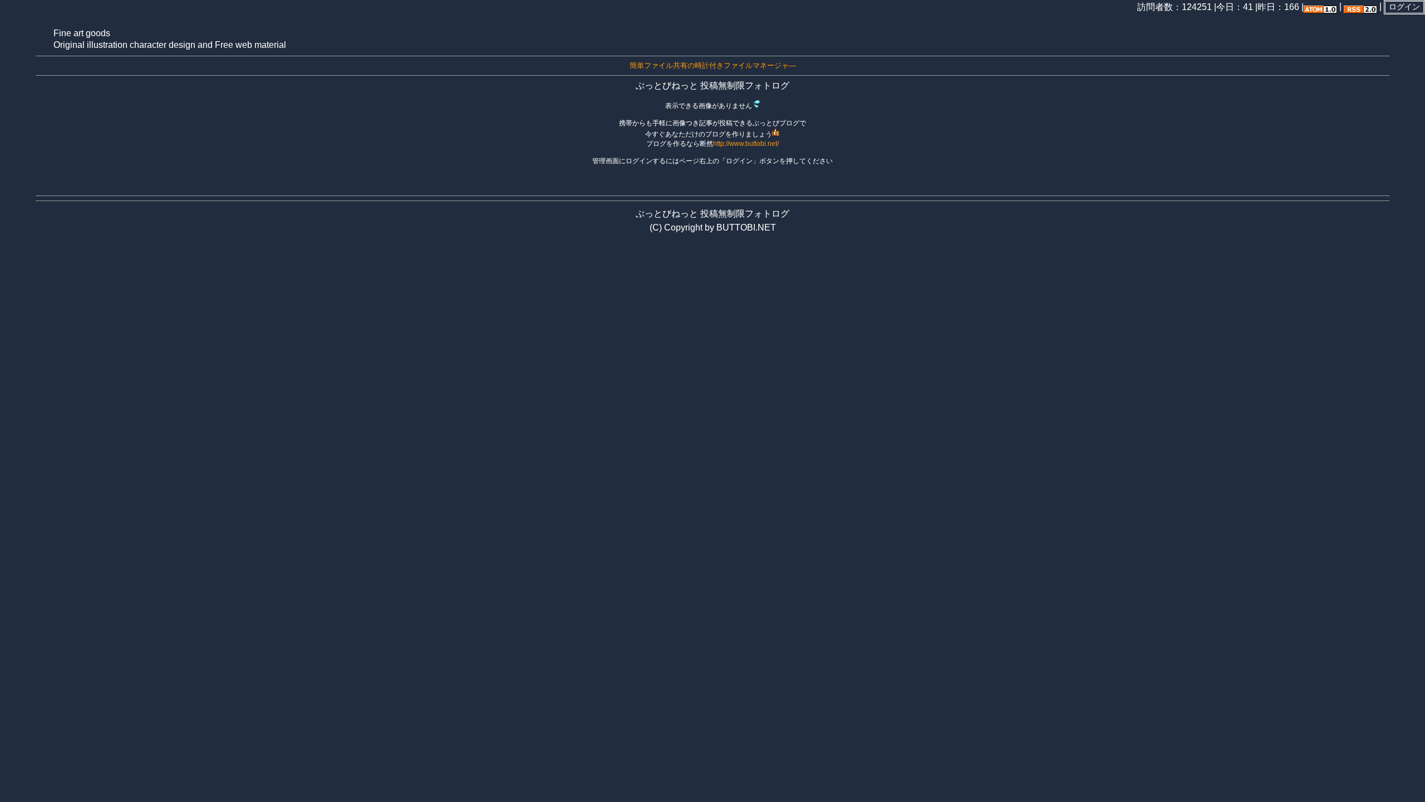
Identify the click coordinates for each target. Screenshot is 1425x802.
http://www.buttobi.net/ (746, 144)
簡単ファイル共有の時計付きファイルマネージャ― (713, 65)
